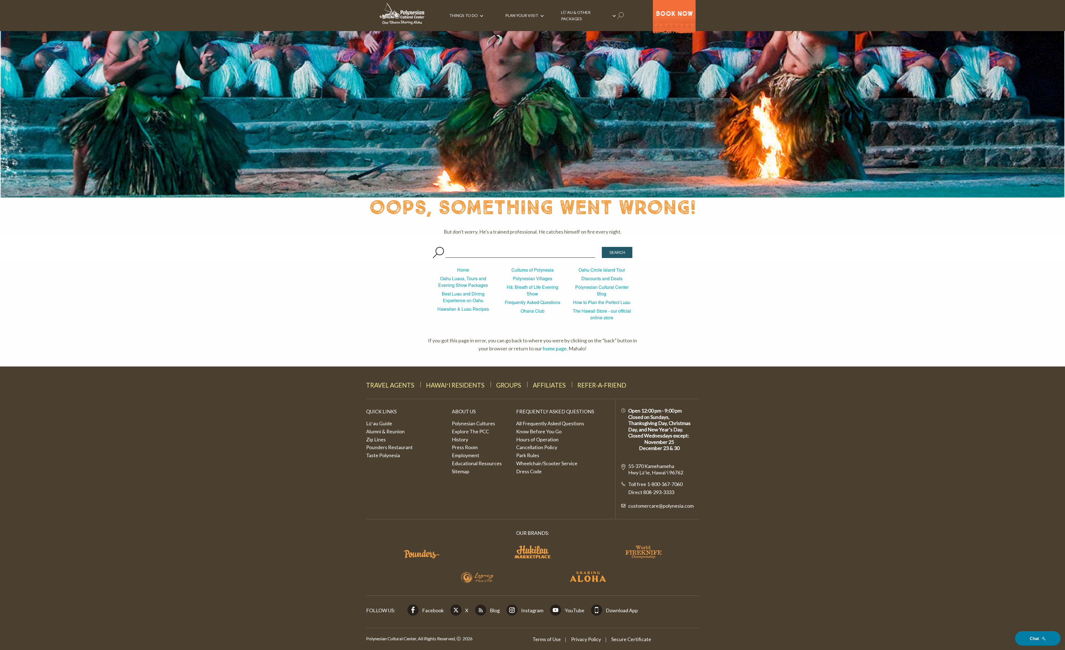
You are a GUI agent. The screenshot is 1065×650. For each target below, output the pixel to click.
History (460, 439)
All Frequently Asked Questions (550, 423)
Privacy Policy (586, 639)
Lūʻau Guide (379, 423)
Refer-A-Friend (601, 385)
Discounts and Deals (601, 278)
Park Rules (527, 455)
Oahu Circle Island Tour (602, 270)
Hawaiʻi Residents (455, 385)
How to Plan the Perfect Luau (601, 302)
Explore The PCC (470, 431)
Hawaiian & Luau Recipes (463, 309)
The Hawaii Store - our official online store (602, 314)
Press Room (465, 447)
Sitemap (460, 471)
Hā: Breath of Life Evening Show (532, 290)
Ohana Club (532, 311)
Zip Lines (376, 439)
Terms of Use (546, 639)
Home (463, 270)
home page (555, 348)
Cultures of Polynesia (532, 270)
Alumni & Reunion (385, 431)
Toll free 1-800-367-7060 (655, 484)
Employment (465, 455)
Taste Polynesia (383, 455)
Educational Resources (477, 463)
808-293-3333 (658, 492)
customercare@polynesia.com (661, 506)
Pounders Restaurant (389, 447)
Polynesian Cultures (473, 423)
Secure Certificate (631, 639)
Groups (508, 385)
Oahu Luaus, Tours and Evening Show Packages (463, 281)
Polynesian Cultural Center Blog (601, 290)
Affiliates (549, 385)
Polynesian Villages (532, 278)
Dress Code (529, 471)
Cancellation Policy (536, 447)
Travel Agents (390, 385)
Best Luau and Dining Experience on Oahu (463, 296)
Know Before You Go (539, 431)
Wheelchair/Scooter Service (546, 463)
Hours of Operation (537, 439)
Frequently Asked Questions (532, 302)
